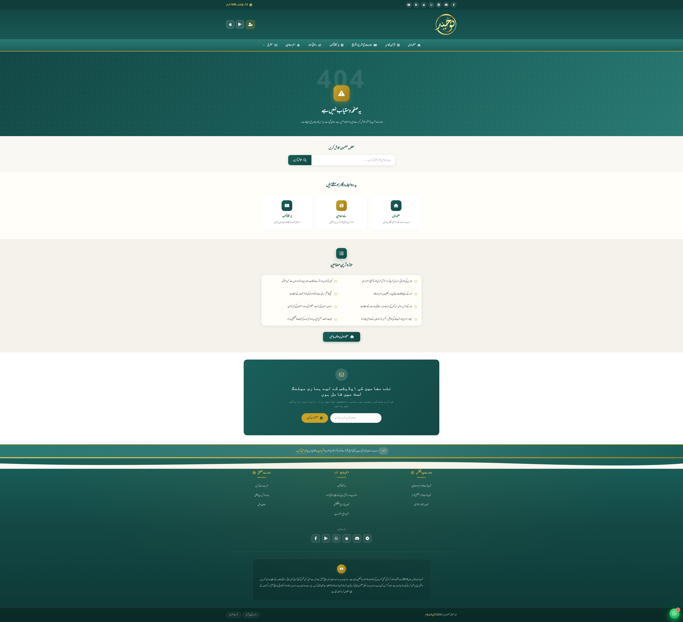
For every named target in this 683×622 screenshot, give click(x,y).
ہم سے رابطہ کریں (261, 486)
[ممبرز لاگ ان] (250, 24)
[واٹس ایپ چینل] (336, 538)
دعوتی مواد (312, 45)
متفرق (270, 45)
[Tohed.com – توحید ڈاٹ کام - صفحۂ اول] (445, 24)
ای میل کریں (302, 450)
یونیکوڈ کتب (334, 45)
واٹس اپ (321, 450)
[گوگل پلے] (326, 538)
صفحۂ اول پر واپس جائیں (338, 336)
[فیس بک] (454, 5)
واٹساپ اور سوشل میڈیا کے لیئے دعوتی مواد (341, 495)
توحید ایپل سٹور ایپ (341, 514)
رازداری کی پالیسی (251, 615)
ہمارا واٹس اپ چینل (261, 495)
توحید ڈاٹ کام (430, 615)
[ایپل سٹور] (346, 538)
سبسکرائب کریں (313, 417)
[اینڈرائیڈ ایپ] (240, 24)
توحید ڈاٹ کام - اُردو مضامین (421, 486)
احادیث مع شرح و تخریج (362, 45)
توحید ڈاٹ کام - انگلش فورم (421, 495)
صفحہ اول (412, 45)
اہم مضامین (290, 45)
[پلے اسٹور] (416, 5)
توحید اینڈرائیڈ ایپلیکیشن (342, 504)
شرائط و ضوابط (233, 615)
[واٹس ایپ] (431, 5)
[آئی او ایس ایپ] (230, 24)
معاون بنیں (262, 504)
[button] (674, 613)
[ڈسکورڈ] (446, 5)
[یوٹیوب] (409, 5)
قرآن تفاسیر (390, 45)
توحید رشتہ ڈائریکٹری (421, 504)
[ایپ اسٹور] (424, 5)
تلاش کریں (297, 160)
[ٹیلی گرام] (439, 5)
